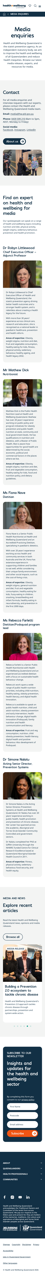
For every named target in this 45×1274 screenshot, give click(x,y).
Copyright (16, 1244)
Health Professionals (15, 1174)
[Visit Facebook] (4, 1197)
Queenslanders (11, 1168)
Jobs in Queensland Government (16, 1257)
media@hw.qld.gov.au (22, 113)
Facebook (8, 129)
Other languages (10, 1263)
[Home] (4, 14)
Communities (10, 1179)
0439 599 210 (18, 118)
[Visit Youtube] (20, 1197)
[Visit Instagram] (12, 1197)
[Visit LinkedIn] (28, 1197)
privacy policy (28, 1099)
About (6, 1163)
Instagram (19, 129)
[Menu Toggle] (40, 6)
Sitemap (6, 1244)
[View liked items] (30, 5)
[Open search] (35, 5)
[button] (34, 6)
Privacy (36, 1244)
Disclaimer (26, 1244)
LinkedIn (31, 129)
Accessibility (8, 1251)
